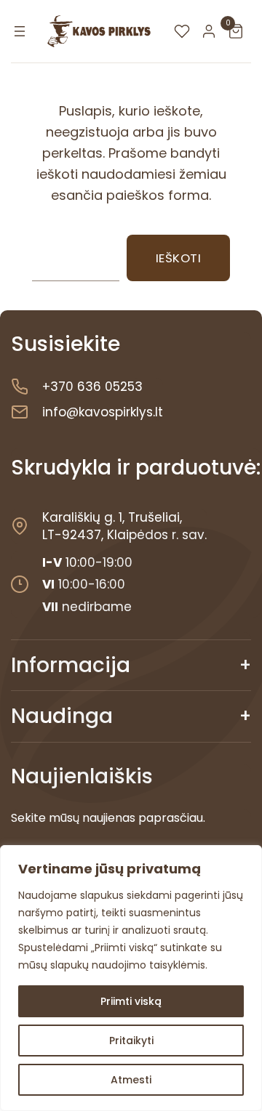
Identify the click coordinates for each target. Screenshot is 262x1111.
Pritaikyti (131, 1040)
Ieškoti (179, 258)
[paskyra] (212, 31)
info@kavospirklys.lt (102, 412)
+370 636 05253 (92, 386)
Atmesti (131, 1079)
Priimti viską (131, 1001)
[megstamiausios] (185, 31)
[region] (131, 978)
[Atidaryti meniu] (19, 31)
